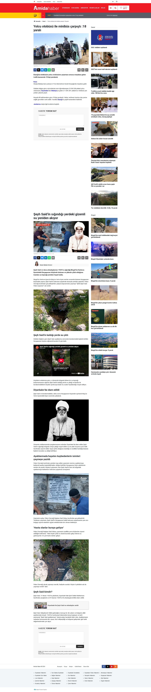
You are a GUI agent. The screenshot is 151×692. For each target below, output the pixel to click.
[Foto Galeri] (116, 1)
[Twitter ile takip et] (108, 666)
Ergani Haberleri (105, 681)
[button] (79, 69)
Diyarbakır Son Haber (41, 675)
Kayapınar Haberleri (106, 675)
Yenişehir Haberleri (90, 675)
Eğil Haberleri (104, 678)
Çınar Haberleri (72, 683)
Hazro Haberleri (89, 678)
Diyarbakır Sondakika (74, 673)
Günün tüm (112, 15)
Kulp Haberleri (55, 678)
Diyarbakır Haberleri (40, 673)
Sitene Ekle (59, 1)
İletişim (71, 666)
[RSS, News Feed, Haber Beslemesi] (115, 666)
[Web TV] (113, 1)
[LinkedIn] (45, 69)
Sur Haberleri (71, 675)
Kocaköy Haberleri (40, 683)
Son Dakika (75, 8)
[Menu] (110, 7)
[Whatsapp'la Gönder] (49, 69)
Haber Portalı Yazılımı (41, 689)
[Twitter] (38, 69)
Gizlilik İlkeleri (78, 666)
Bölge (103, 8)
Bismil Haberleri (72, 681)
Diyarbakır (66, 8)
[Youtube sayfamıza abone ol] (112, 666)
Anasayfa (37, 21)
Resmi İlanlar (94, 8)
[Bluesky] (42, 69)
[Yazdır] (53, 69)
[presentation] (39, 15)
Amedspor (84, 8)
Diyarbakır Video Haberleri (92, 673)
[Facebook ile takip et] (104, 666)
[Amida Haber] (46, 8)
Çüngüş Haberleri (56, 681)
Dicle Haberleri (89, 681)
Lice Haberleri (39, 678)
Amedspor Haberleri (106, 673)
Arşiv (54, 1)
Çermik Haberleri (39, 681)
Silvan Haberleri (56, 683)
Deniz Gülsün (44, 265)
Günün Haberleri (47, 1)
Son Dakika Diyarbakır (58, 673)
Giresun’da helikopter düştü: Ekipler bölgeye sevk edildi (69, 15)
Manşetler (39, 1)
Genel (43, 21)
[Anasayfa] (34, 1)
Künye (65, 666)
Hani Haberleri (72, 678)
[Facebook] (35, 69)
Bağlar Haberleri (56, 675)
